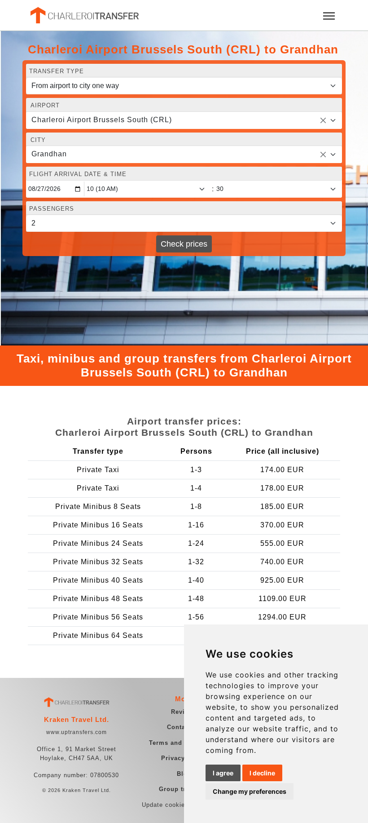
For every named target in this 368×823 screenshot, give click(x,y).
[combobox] (184, 120)
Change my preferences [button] (249, 791)
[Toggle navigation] (329, 15)
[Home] (84, 15)
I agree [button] (223, 773)
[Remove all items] (323, 120)
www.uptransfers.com (76, 732)
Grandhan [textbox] (49, 154)
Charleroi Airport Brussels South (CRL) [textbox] (101, 120)
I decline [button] (262, 773)
